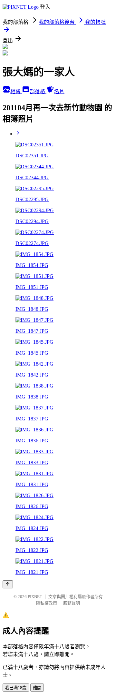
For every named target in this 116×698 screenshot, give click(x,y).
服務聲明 (71, 603)
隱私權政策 (46, 603)
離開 (37, 687)
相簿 (16, 91)
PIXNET (35, 596)
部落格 (38, 91)
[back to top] (8, 584)
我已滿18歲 (15, 687)
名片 (59, 91)
